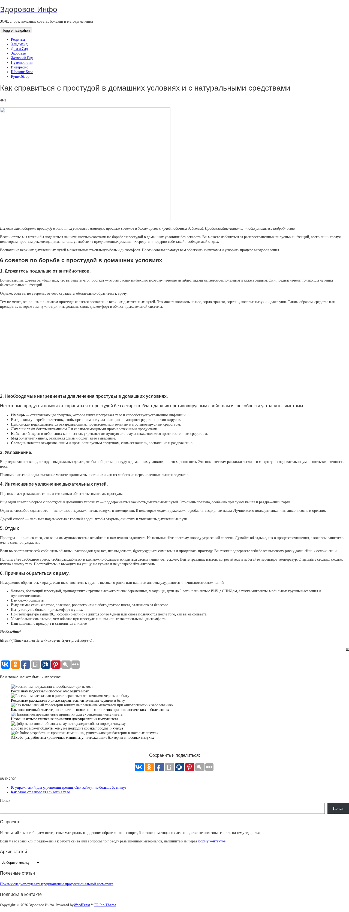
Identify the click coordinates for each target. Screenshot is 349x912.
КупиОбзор (20, 76)
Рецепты (18, 39)
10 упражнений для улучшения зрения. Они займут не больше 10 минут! (69, 787)
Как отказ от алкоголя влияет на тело (40, 792)
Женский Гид (22, 58)
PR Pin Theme (105, 905)
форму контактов (212, 841)
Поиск (5, 800)
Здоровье (18, 53)
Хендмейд (19, 44)
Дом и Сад (19, 48)
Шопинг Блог (22, 72)
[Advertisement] (174, 351)
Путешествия (21, 62)
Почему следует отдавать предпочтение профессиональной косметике (56, 884)
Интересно (19, 67)
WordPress (82, 905)
